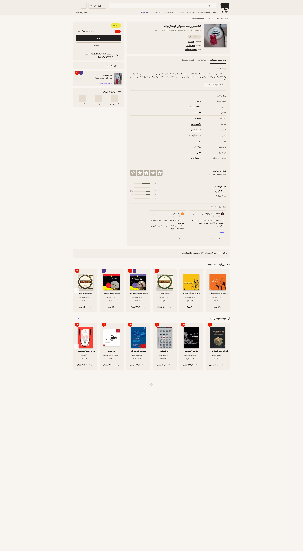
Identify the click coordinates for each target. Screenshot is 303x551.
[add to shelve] (114, 98)
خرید (98, 38)
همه (77, 264)
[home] (225, 8)
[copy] (78, 55)
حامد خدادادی (190, 45)
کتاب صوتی (219, 18)
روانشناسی (210, 18)
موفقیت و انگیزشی (198, 18)
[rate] (160, 173)
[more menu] (131, 49)
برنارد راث (191, 41)
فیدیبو (227, 18)
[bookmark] (137, 49)
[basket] (84, 6)
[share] (148, 49)
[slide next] (76, 290)
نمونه (96, 45)
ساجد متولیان (196, 124)
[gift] (143, 49)
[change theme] (76, 6)
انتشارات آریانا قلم (191, 49)
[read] (82, 98)
